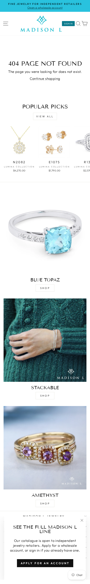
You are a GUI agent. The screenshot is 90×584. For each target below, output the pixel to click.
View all (45, 116)
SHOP (45, 288)
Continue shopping (45, 78)
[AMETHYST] (45, 447)
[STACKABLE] (45, 340)
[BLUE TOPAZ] (45, 232)
